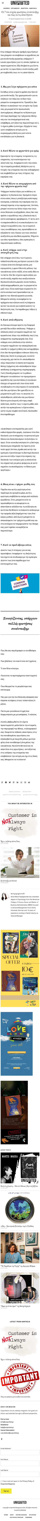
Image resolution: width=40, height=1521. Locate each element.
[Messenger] (5, 782)
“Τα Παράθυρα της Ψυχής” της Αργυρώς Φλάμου (18, 1266)
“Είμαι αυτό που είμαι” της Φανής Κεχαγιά (15, 1306)
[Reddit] (29, 782)
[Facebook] (2, 782)
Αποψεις (6, 8)
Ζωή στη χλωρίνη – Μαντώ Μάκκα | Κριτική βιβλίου (19, 1186)
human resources (14, 791)
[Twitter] (9, 782)
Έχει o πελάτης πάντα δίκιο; (10, 841)
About (12, 1515)
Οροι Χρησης (32, 1515)
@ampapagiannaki (18, 893)
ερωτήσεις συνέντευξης (30, 794)
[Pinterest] (13, 782)
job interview (27, 791)
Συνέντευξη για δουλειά (9, 880)
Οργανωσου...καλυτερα (19, 8)
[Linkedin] (17, 782)
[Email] (25, 782)
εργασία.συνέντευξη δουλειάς (12, 794)
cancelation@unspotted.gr (10, 1433)
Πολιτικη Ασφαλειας (21, 1515)
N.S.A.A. (23, 1510)
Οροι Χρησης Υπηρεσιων (16, 1517)
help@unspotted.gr (7, 1427)
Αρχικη (6, 1515)
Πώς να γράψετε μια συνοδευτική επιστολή (15, 1396)
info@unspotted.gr (7, 1422)
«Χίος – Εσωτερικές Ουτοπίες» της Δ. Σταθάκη (17, 1226)
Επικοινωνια (28, 1517)
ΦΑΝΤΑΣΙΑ (33, 8)
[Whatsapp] (21, 782)
